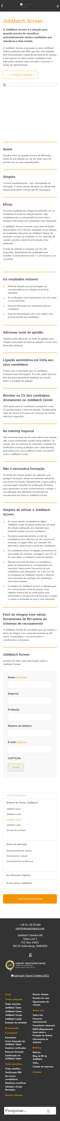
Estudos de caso (41, 998)
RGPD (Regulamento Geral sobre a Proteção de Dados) (43, 1032)
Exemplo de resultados (22, 75)
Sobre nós (38, 1010)
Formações (11, 1033)
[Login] (58, 6)
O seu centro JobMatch (19, 883)
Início (8, 994)
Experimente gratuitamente (30, 899)
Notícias (37, 1047)
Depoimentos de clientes (41, 1003)
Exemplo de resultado (15, 830)
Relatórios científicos (15, 1083)
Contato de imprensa (43, 1066)
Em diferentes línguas (18, 875)
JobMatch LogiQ (13, 825)
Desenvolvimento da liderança (19, 861)
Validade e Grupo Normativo (13, 1088)
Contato (37, 1072)
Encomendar (12, 1028)
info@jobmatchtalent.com (30, 928)
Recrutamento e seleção (17, 856)
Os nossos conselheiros (11, 1077)
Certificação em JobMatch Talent (13, 1057)
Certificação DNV (13, 1072)
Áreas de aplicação (16, 844)
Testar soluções (16, 795)
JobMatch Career (13, 814)
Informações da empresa (40, 1040)
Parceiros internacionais (40, 1020)
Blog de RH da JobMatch (40, 1057)
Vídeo (35, 1063)
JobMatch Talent (13, 809)
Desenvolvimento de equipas (19, 851)
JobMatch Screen (14, 820)
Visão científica (13, 1064)
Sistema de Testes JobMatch (22, 802)
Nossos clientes (14, 1095)
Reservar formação (14, 1052)
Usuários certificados (15, 1048)
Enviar (16, 767)
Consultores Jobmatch (44, 1025)
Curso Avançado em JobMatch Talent (15, 1043)
